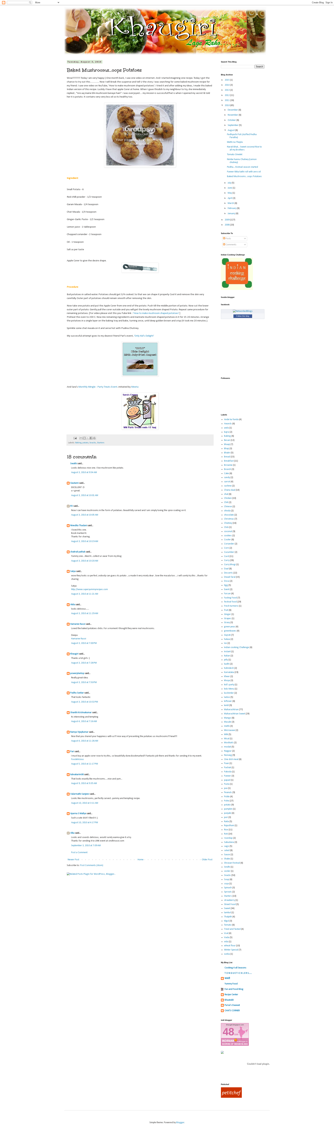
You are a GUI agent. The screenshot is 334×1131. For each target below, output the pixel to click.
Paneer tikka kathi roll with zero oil (244, 171)
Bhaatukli (229, 1000)
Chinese (228, 506)
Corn (226, 548)
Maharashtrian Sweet (234, 713)
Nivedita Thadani (78, 525)
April (230, 198)
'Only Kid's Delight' (144, 335)
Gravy (227, 622)
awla (226, 428)
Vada (226, 937)
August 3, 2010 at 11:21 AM (84, 594)
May (230, 193)
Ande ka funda (231, 419)
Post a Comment (79, 852)
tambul (227, 912)
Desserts (228, 573)
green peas (229, 626)
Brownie (228, 465)
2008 (227, 225)
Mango (227, 718)
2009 (227, 220)
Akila (72, 604)
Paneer (227, 776)
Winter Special (231, 950)
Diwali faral (229, 577)
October (232, 120)
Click (226, 527)
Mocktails (228, 742)
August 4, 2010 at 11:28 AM (84, 741)
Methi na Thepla (235, 142)
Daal (226, 568)
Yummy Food (231, 983)
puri (226, 817)
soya (226, 883)
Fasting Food (230, 597)
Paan (226, 763)
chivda (227, 510)
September (233, 125)
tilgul (226, 921)
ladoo (227, 697)
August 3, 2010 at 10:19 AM (84, 541)
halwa (227, 639)
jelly (226, 659)
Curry (226, 560)
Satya (73, 571)
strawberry (229, 900)
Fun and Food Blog (234, 989)
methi (227, 726)
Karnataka (229, 672)
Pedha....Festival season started (242, 167)
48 (228, 1032)
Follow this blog (242, 316)
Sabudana (229, 842)
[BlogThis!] (84, 438)
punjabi (227, 813)
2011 (227, 100)
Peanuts (228, 792)
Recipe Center (231, 994)
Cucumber (229, 552)
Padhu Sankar (77, 693)
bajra (226, 432)
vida (226, 941)
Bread (227, 456)
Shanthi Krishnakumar (81, 712)
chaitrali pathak (77, 552)
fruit (226, 610)
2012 (227, 95)
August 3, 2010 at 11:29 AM (84, 613)
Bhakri (227, 452)
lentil (226, 705)
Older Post (207, 859)
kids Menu (229, 689)
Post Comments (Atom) (91, 865)
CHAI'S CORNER (232, 1010)
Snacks (92, 443)
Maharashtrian (231, 709)
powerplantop (77, 673)
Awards (228, 423)
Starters (100, 443)
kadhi (226, 664)
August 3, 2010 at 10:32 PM (84, 702)
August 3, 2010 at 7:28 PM (84, 663)
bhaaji (227, 444)
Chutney (228, 523)
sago (226, 846)
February (232, 208)
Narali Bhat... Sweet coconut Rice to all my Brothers (244, 148)
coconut (228, 531)
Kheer (227, 676)
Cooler (227, 539)
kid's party (229, 684)
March (231, 203)
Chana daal (229, 490)
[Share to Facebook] (91, 438)
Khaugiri (74, 654)
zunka (227, 954)
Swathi (73, 463)
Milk (226, 734)
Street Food (230, 904)
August (231, 130)
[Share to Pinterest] (94, 438)
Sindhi (227, 867)
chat (226, 494)
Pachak (227, 767)
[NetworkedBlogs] (243, 311)
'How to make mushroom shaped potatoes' (156, 313)
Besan (227, 440)
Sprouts (228, 892)
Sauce (227, 854)
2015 (227, 80)
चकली (227, 978)
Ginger (227, 614)
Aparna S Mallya (78, 813)
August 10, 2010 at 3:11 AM (84, 803)
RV (71, 506)
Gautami (74, 483)
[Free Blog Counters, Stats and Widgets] (222, 1053)
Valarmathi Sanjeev (79, 794)
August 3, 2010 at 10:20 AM (84, 561)
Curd (226, 556)
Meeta (134, 386)
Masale (227, 722)
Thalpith (228, 916)
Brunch (227, 469)
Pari (72, 751)
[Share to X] (87, 438)
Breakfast (229, 461)
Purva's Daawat (232, 1005)
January (232, 213)
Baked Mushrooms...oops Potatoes (244, 176)
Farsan (227, 593)
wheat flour (230, 945)
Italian (227, 655)
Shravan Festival (232, 863)
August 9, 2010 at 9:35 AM (84, 783)
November (233, 115)
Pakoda (228, 771)
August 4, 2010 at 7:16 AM (84, 721)
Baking (78, 443)
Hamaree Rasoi (77, 624)
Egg (226, 585)
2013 (227, 90)
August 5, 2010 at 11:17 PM (84, 764)
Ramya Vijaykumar (79, 732)
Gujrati (227, 635)
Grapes (227, 618)
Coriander (229, 544)
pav (226, 788)
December (233, 110)
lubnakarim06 (77, 774)
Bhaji (226, 448)
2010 (227, 105)
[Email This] (81, 438)
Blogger (180, 1122)
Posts (228, 238)
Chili (226, 502)
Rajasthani (229, 825)
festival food (230, 601)
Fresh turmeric (231, 606)
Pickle (227, 796)
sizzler (227, 871)
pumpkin (228, 809)
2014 (227, 85)
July (230, 183)
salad (226, 850)
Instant (227, 651)
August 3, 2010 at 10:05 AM (84, 515)
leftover (228, 701)
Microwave (229, 730)
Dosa (226, 581)
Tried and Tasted (232, 929)
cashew (228, 486)
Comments (230, 244)
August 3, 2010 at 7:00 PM (84, 643)
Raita (226, 821)
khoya (227, 680)
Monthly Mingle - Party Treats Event (97, 386)
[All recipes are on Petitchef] (231, 1097)
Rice (226, 829)
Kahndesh (229, 668)
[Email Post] (75, 438)
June (230, 188)
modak (227, 747)
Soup (226, 879)
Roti (226, 834)
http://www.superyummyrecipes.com (89, 589)
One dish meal (231, 759)
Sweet (227, 908)
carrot (227, 481)
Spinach (228, 887)
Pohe (226, 801)
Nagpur (228, 751)
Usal (226, 933)
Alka (72, 833)
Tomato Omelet (234, 154)
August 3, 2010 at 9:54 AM (84, 472)
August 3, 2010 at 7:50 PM (84, 682)
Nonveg (228, 755)
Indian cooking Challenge (236, 647)
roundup (228, 838)
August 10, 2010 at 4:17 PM (84, 822)
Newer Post (73, 859)
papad (227, 780)
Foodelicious (77, 759)
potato (85, 443)
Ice (225, 643)
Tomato (228, 925)
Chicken (228, 498)
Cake (226, 473)
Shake (227, 858)
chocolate (229, 515)
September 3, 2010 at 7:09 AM (86, 845)
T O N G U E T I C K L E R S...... (238, 973)
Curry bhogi (230, 564)
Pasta (226, 784)
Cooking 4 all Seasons (235, 967)
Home (141, 859)
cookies (228, 535)
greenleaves (230, 631)
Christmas (229, 519)
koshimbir (229, 693)
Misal (226, 738)
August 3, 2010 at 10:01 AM (84, 495)
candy (227, 477)
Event (226, 589)
